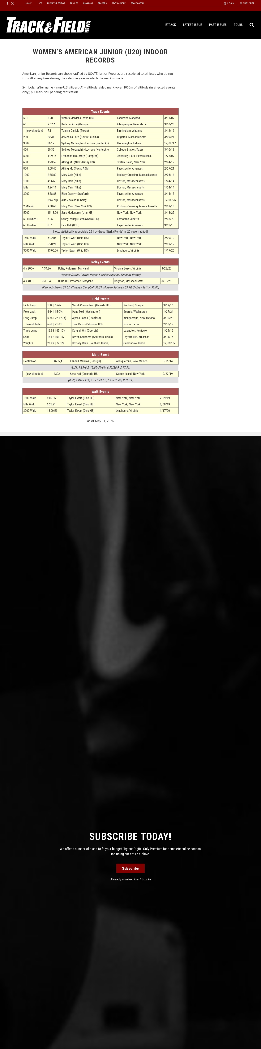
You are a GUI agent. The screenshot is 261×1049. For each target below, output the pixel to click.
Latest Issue (192, 25)
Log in (146, 879)
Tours (238, 25)
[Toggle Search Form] (252, 25)
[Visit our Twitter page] (12, 3)
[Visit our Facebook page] (7, 3)
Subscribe (130, 868)
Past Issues (218, 25)
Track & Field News (48, 25)
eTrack (170, 25)
